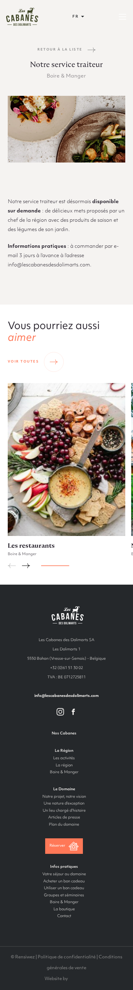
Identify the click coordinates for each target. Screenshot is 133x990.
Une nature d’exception (64, 803)
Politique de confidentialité (67, 957)
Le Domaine (64, 789)
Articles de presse (64, 817)
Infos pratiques (64, 867)
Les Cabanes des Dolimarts (22, 17)
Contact (64, 916)
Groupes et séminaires (64, 895)
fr (75, 17)
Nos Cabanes (64, 733)
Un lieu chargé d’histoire (64, 811)
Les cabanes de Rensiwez (66, 615)
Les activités (64, 758)
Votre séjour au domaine (64, 874)
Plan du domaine (64, 825)
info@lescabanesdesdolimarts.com (66, 696)
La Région (64, 751)
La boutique (64, 909)
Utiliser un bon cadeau (64, 888)
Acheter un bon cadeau (64, 881)
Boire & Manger (64, 772)
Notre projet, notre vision (64, 797)
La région (64, 765)
